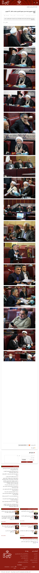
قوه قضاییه (26, 560)
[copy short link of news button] (29, 445)
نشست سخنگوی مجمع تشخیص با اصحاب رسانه (11, 491)
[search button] (34, 2)
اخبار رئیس (35, 553)
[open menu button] (37, 2)
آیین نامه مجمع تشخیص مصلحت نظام (29, 539)
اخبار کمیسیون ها (34, 562)
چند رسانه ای (32, 15)
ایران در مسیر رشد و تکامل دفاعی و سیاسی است (11, 484)
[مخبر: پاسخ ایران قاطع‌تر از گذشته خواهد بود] (36, 517)
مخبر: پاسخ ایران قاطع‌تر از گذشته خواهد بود (12, 476)
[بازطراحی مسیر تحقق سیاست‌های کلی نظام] (36, 532)
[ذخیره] (4, 15)
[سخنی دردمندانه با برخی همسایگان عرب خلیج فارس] (36, 527)
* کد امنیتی (33, 459)
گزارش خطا (33, 447)
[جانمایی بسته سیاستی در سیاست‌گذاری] (17, 532)
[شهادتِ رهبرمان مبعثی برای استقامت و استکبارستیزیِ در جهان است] (17, 513)
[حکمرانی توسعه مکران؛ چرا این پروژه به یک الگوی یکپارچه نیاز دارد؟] (17, 527)
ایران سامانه (3, 571)
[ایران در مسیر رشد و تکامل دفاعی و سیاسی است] (36, 513)
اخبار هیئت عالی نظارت (33, 560)
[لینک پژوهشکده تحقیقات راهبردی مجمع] (29, 498)
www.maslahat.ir (25, 566)
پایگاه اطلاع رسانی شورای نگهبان (23, 562)
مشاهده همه (22, 520)
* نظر (19, 455)
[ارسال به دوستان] (6, 15)
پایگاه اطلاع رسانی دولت (24, 555)
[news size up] (6, 22)
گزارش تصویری (28, 15)
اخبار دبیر (35, 555)
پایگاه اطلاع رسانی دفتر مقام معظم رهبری (21, 553)
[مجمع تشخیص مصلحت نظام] (5, 2)
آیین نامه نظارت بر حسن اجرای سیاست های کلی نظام (28, 542)
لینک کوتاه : (33, 445)
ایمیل (33, 457)
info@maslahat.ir (7, 566)
